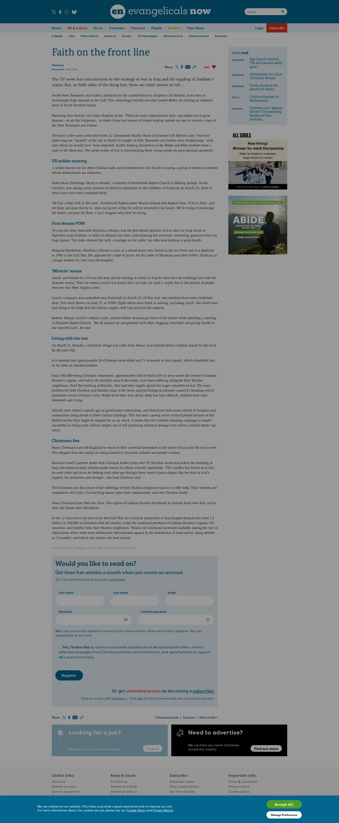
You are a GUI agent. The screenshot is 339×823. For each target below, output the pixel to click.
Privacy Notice (163, 810)
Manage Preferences (284, 815)
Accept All (284, 804)
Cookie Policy (136, 810)
